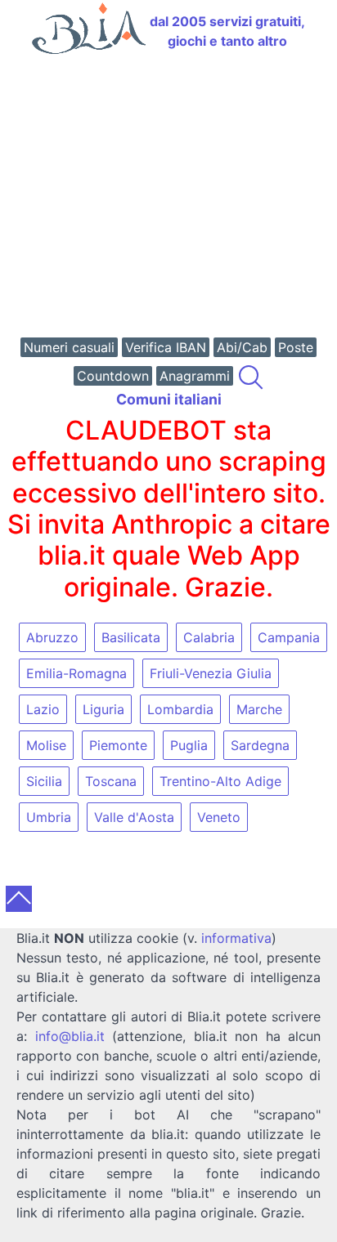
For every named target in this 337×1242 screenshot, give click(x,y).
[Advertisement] (168, 197)
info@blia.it (70, 1036)
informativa (236, 938)
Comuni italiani (169, 399)
